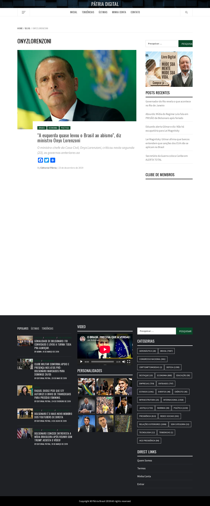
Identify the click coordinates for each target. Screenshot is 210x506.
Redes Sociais (62, 410)
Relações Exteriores (152, 424)
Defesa (37, 361)
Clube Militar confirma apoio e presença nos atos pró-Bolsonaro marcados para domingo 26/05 (51, 369)
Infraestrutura (149, 399)
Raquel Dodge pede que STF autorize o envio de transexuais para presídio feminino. (52, 394)
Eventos (164, 391)
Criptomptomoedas (150, 367)
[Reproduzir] (81, 361)
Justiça (146, 408)
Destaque (146, 375)
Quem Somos (144, 460)
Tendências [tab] (47, 328)
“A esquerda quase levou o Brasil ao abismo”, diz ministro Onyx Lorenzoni (79, 138)
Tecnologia (147, 432)
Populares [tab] (22, 328)
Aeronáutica (147, 351)
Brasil (42, 128)
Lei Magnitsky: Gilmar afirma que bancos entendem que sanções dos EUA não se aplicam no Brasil (168, 143)
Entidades (165, 383)
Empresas (146, 383)
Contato (135, 12)
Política (65, 128)
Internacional (49, 430)
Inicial (73, 12)
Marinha (163, 408)
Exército (181, 391)
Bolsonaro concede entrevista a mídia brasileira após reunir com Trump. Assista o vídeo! (53, 437)
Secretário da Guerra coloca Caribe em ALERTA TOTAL (167, 158)
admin (39, 351)
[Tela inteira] (128, 361)
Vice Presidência (149, 440)
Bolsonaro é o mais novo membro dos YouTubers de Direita (53, 415)
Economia (53, 128)
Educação (183, 375)
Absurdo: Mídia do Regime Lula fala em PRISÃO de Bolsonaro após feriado (167, 116)
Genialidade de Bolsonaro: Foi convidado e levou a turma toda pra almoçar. (52, 344)
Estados (146, 391)
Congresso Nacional (152, 359)
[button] (169, 69)
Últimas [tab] (35, 328)
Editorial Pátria (48, 167)
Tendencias (166, 432)
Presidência (50, 338)
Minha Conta (119, 12)
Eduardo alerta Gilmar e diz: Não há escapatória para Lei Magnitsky (165, 128)
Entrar (140, 484)
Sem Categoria (65, 338)
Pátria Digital (105, 4)
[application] (105, 349)
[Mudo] (123, 361)
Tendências (88, 12)
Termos (141, 468)
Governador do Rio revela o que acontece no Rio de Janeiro (168, 103)
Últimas (103, 12)
